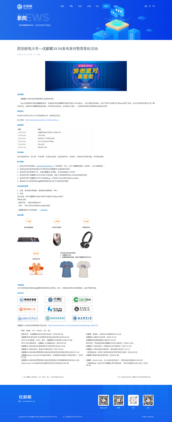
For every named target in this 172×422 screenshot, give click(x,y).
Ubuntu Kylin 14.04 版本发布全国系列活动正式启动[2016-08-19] (45, 363)
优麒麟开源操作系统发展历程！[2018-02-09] (102, 355)
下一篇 (133, 377)
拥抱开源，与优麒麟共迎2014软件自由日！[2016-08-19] (42, 334)
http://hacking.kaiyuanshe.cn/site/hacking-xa (42, 120)
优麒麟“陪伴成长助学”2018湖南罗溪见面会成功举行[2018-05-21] (45, 337)
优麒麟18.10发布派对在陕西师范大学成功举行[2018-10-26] (43, 346)
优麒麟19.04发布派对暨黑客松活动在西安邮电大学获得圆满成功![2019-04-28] (50, 360)
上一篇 (43, 377)
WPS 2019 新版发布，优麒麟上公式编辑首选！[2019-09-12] (43, 343)
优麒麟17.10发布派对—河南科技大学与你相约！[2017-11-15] (108, 346)
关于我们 (144, 417)
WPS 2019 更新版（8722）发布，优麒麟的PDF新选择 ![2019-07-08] (46, 340)
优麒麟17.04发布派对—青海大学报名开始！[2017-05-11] (42, 349)
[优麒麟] (24, 7)
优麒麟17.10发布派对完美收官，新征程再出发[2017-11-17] (108, 349)
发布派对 (39, 330)
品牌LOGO (151, 417)
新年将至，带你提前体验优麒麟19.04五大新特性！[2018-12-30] (109, 343)
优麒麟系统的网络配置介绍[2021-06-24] (101, 340)
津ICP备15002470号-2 (51, 417)
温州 (44, 330)
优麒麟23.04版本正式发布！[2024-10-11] (101, 337)
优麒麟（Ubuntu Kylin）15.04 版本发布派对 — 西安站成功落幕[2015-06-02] (114, 360)
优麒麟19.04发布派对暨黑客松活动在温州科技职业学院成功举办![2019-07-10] (50, 352)
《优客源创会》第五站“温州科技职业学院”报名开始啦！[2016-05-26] (111, 352)
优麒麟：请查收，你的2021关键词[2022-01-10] (103, 334)
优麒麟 (28, 330)
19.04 (33, 330)
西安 (49, 330)
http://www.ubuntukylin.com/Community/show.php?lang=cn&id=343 (73, 325)
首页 (62, 6)
